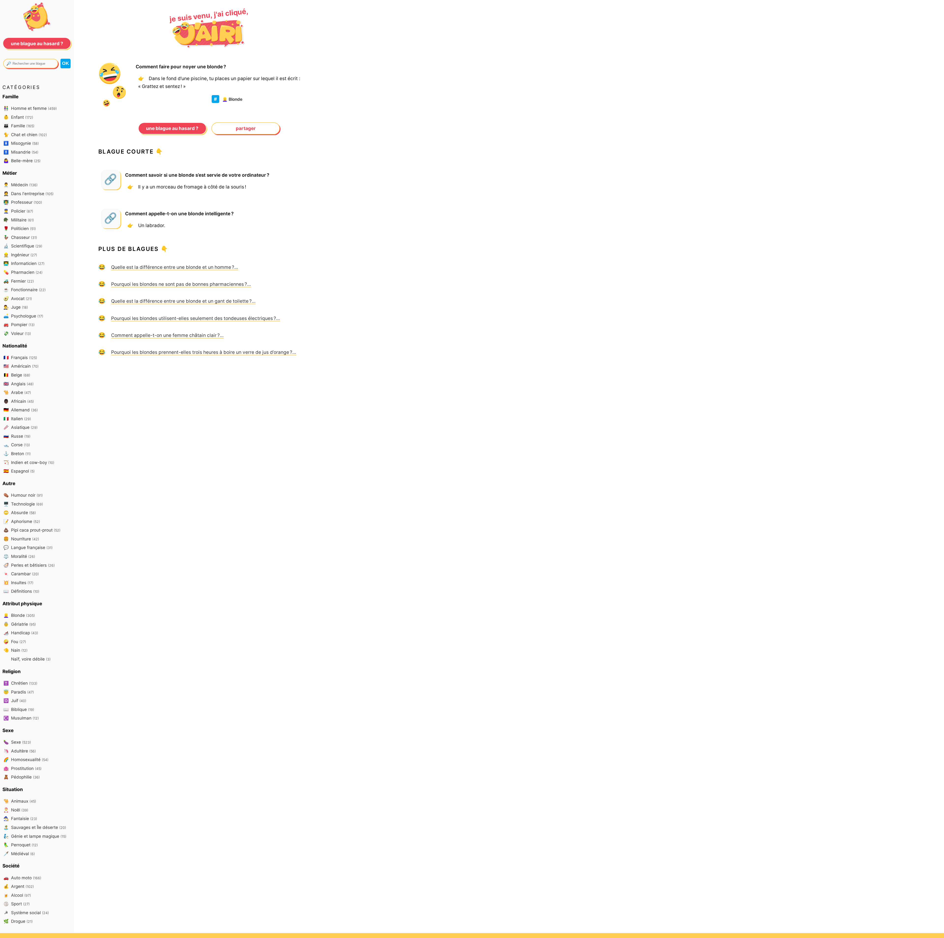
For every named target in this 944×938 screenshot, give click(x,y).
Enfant (18, 117)
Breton (17, 453)
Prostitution (22, 768)
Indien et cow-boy (28, 462)
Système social (26, 912)
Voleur (17, 333)
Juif (14, 700)
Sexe (17, 742)
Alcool (17, 895)
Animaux (19, 801)
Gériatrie (19, 624)
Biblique (18, 709)
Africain (18, 401)
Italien (17, 418)
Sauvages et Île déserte (34, 827)
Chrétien (20, 683)
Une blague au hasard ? (172, 128)
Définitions (21, 591)
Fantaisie (20, 818)
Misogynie (21, 143)
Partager (246, 128)
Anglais (18, 383)
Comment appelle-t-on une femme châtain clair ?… (167, 335)
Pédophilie (21, 776)
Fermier (18, 281)
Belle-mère (22, 160)
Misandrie (20, 152)
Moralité (19, 556)
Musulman (21, 718)
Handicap (20, 632)
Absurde (19, 512)
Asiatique (20, 427)
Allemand (20, 409)
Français (20, 357)
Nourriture (21, 538)
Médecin (20, 184)
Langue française (28, 547)
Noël (15, 809)
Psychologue (23, 315)
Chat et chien (25, 134)
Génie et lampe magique (34, 836)
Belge (16, 374)
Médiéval (19, 853)
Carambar (21, 573)
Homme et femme (30, 108)
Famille (18, 125)
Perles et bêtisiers (29, 565)
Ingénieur (20, 254)
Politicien (19, 228)
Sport (16, 903)
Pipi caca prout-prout (31, 530)
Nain (15, 650)
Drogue (18, 921)
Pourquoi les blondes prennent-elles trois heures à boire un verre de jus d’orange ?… (203, 352)
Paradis (18, 691)
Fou (14, 641)
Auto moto (22, 877)
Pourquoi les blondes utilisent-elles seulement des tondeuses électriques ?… (195, 318)
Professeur (22, 202)
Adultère (19, 750)
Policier (18, 211)
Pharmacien (23, 272)
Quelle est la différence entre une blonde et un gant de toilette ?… (183, 301)
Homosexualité (25, 759)
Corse (16, 444)
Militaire (18, 219)
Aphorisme (21, 521)
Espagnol (19, 471)
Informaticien (23, 263)
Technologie (23, 503)
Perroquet (20, 844)
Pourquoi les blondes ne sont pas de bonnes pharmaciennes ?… (181, 284)
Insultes (18, 582)
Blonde (232, 99)
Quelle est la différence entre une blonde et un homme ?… (174, 267)
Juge (15, 307)
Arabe (17, 392)
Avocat (17, 298)
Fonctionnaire (24, 289)
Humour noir (23, 495)
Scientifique (22, 245)
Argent (18, 886)
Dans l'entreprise (28, 193)
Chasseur (20, 237)
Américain (21, 366)
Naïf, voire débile (30, 659)
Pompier (19, 324)
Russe (16, 436)
